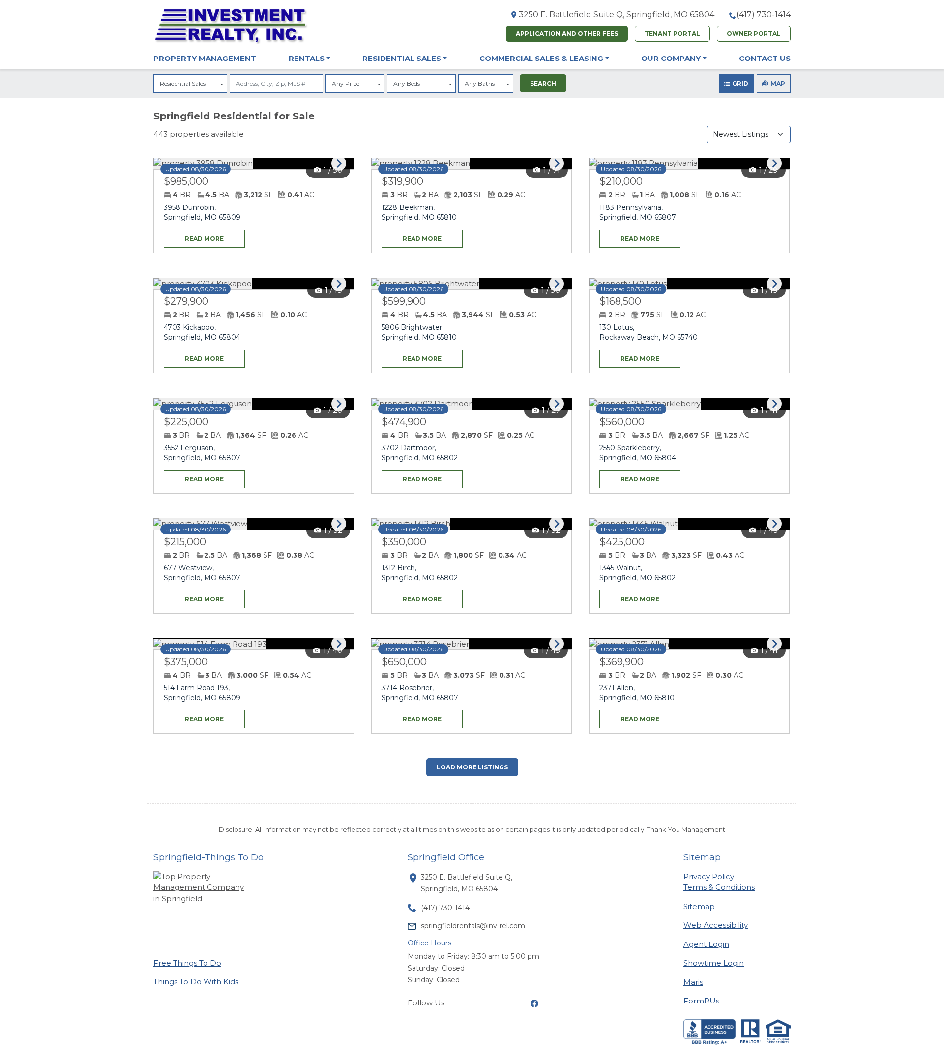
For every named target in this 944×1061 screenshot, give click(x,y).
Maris (693, 982)
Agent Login (706, 944)
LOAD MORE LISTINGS (472, 767)
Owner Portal (754, 33)
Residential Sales (183, 83)
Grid (740, 83)
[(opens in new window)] (534, 1002)
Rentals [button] (306, 58)
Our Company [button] (671, 58)
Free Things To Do (187, 963)
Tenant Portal (672, 33)
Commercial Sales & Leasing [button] (541, 58)
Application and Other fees (567, 33)
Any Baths (480, 83)
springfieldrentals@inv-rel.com (473, 925)
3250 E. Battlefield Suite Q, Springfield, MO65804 (616, 14)
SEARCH (543, 83)
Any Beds (406, 83)
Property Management (204, 58)
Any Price (345, 83)
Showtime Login (713, 963)
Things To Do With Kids (195, 981)
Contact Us (765, 58)
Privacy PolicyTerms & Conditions (719, 882)
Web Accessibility (715, 925)
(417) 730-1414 (764, 14)
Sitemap (699, 906)
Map (777, 83)
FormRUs (701, 1000)
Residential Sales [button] (401, 58)
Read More (194, 236)
